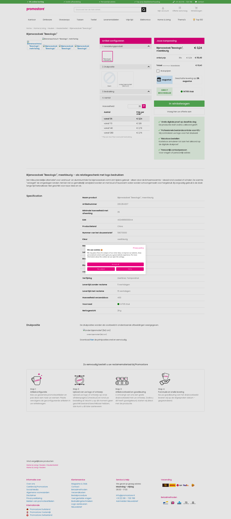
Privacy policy (138, 248)
